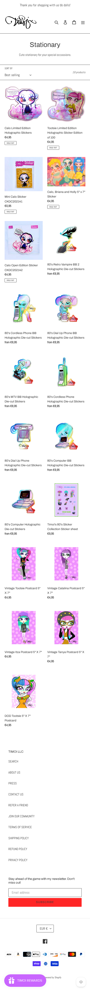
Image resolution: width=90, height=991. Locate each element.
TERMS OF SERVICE (20, 827)
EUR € (44, 928)
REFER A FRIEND (18, 805)
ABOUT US (14, 772)
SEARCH (13, 761)
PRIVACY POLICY (17, 860)
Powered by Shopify (52, 977)
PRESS (12, 783)
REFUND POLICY (17, 849)
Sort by (9, 68)
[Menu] (82, 22)
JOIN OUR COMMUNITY (21, 816)
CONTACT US (15, 794)
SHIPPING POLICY (18, 838)
